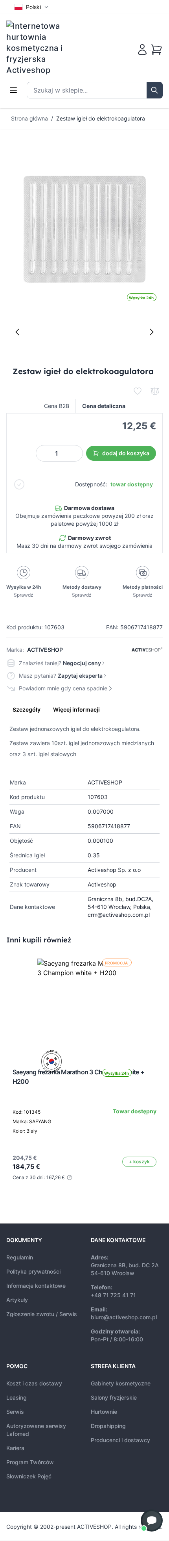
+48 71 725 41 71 (113, 1295)
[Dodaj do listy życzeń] (137, 391)
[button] (152, 1520)
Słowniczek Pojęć (28, 1476)
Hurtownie (104, 1411)
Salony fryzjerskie (114, 1397)
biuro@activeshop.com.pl (124, 1317)
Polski (33, 7)
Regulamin (19, 1257)
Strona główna (29, 118)
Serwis (15, 1411)
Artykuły (17, 1299)
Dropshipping (108, 1425)
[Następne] (151, 332)
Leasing (16, 1397)
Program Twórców (30, 1462)
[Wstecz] (17, 332)
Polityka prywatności (33, 1271)
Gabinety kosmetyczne (121, 1383)
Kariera (15, 1448)
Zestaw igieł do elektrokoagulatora (100, 118)
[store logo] (39, 48)
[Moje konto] (142, 49)
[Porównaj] (155, 391)
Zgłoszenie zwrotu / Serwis (41, 1314)
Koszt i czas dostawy (34, 1383)
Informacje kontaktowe (36, 1285)
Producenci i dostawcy (120, 1440)
